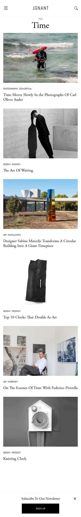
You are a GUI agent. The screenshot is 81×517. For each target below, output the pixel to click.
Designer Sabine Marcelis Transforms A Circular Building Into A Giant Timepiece (39, 243)
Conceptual (25, 88)
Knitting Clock (14, 458)
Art (4, 234)
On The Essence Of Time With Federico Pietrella (40, 387)
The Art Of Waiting (18, 170)
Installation (14, 234)
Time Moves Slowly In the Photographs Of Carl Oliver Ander (39, 97)
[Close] (75, 498)
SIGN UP (40, 508)
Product (16, 311)
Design (7, 164)
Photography (10, 88)
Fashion (16, 164)
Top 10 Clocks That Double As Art (30, 317)
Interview (13, 381)
